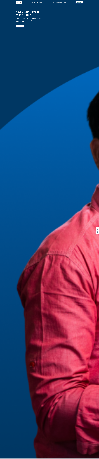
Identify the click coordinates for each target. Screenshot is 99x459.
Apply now (97, 231)
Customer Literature (48, 2)
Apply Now (20, 26)
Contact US (79, 2)
